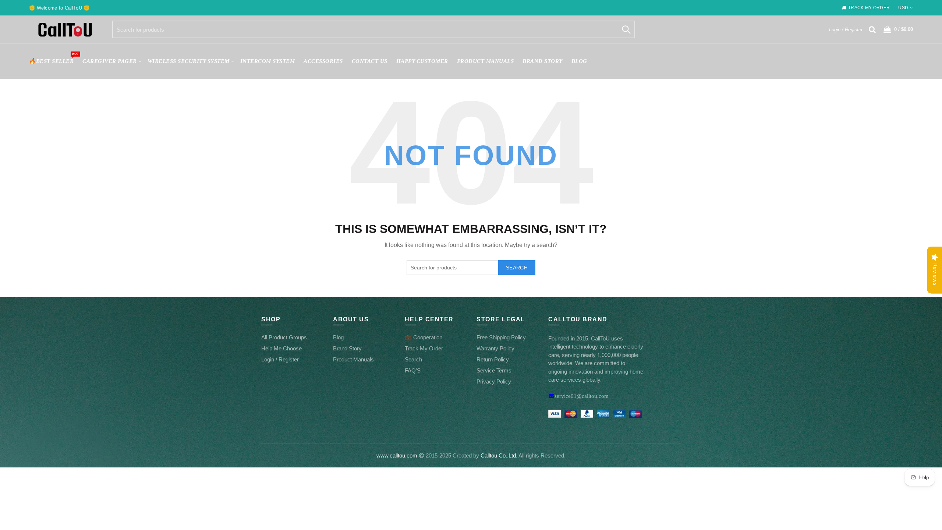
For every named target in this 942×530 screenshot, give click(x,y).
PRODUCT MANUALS (485, 61)
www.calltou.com (396, 455)
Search (626, 29)
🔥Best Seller (53, 58)
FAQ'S (413, 370)
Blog (579, 61)
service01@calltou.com (582, 396)
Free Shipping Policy (501, 337)
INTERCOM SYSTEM (267, 61)
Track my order (869, 7)
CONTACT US (369, 61)
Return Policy (493, 359)
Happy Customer (422, 61)
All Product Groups (284, 337)
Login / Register (846, 29)
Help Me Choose (281, 348)
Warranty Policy (495, 348)
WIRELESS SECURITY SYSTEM (189, 61)
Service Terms (494, 370)
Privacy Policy (494, 381)
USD (903, 7)
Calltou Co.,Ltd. (499, 455)
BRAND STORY (543, 61)
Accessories (323, 61)
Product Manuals (353, 359)
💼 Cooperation (423, 337)
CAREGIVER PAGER (109, 61)
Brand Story (347, 348)
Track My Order (424, 348)
